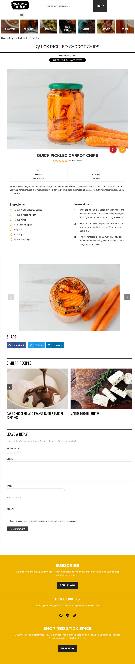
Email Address (14, 497)
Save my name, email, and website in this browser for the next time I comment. (43, 521)
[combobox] (67, 6)
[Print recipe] (122, 149)
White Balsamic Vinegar (32, 210)
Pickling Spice (82, 190)
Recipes (12, 38)
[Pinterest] (67, 615)
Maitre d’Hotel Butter (85, 413)
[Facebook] (61, 615)
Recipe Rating (13, 448)
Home (3, 38)
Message (11, 459)
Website (10, 509)
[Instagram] (74, 615)
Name (9, 486)
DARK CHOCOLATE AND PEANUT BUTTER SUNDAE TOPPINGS (35, 415)
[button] (22, 15)
